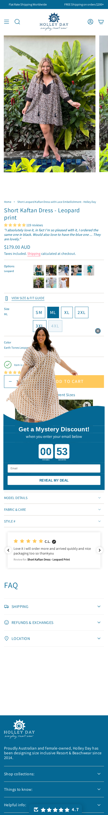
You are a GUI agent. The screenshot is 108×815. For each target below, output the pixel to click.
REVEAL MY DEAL (54, 480)
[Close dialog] (97, 330)
